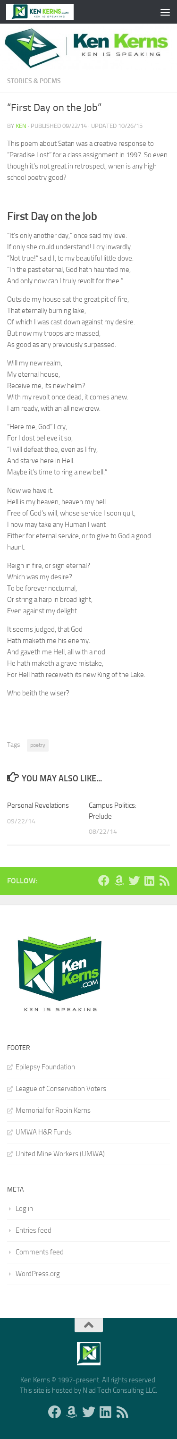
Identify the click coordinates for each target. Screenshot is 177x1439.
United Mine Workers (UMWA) (60, 1154)
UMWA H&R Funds (44, 1132)
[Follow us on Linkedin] (149, 880)
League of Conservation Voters (61, 1088)
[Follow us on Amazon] (119, 880)
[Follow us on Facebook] (104, 880)
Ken (21, 125)
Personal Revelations (38, 805)
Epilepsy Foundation (45, 1067)
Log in (24, 1208)
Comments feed (40, 1252)
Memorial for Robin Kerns (53, 1110)
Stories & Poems (34, 81)
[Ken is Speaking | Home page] (51, 12)
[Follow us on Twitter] (134, 880)
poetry (37, 745)
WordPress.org (38, 1274)
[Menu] (165, 12)
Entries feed (33, 1230)
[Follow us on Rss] (164, 880)
